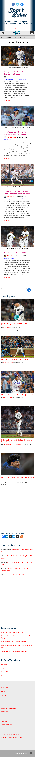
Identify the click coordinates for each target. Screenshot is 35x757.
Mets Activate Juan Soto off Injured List (14, 641)
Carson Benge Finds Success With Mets (14, 651)
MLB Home (5, 687)
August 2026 (5, 664)
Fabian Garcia (10, 256)
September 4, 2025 (22, 77)
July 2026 (4, 668)
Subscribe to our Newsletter (17, 29)
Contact (3, 695)
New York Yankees (23, 199)
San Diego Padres (9, 258)
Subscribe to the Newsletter (10, 734)
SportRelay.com (22, 753)
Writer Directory (6, 724)
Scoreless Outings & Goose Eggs (11, 737)
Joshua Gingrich (11, 137)
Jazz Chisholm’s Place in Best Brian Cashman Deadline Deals (17, 192)
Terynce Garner (11, 77)
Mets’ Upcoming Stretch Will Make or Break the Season (15, 133)
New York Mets (8, 139)
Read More (7, 100)
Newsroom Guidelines (8, 708)
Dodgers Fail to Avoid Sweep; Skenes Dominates (16, 73)
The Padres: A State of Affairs (16, 253)
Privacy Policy (5, 711)
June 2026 (4, 672)
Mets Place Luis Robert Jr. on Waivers (13, 632)
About (3, 691)
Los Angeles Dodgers (9, 79)
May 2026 (4, 675)
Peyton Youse (10, 196)
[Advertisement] (17, 507)
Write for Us (17, 27)
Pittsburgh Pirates (22, 79)
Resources (4, 699)
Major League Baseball (7, 37)
